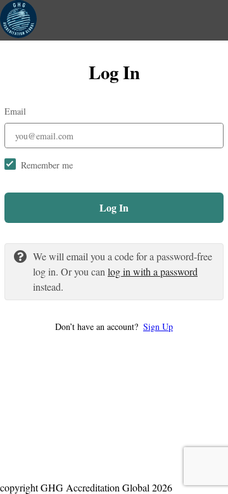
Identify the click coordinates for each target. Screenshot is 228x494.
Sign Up (158, 326)
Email (15, 111)
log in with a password (153, 271)
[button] (114, 326)
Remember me (47, 165)
